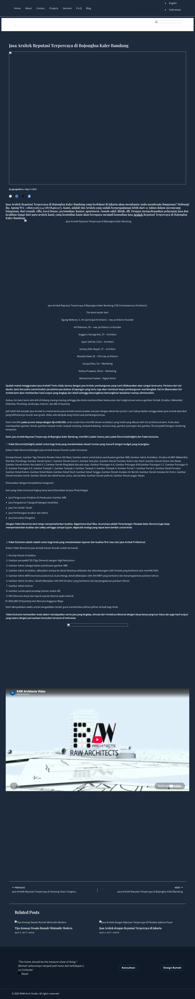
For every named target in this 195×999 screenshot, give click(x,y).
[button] (128, 968)
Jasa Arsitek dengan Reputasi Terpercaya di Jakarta (130, 928)
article (32, 932)
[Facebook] (29, 196)
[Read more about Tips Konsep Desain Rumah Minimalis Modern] (40, 922)
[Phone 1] (150, 8)
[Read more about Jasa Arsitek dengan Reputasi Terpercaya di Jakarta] (135, 922)
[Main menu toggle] (15, 24)
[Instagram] (144, 8)
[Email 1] (156, 8)
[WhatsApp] (138, 8)
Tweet (24, 973)
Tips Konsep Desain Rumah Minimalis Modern (43, 928)
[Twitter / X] (23, 196)
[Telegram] (16, 196)
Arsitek (138, 214)
